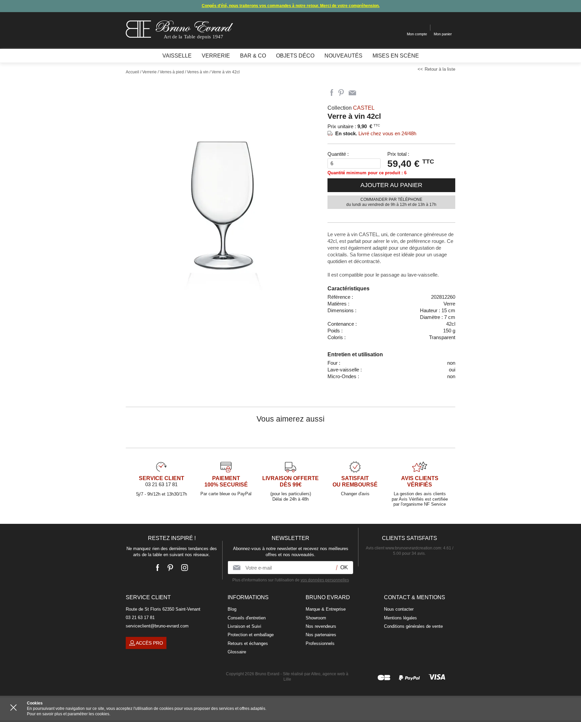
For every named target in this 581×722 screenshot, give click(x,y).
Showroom (316, 617)
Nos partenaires (321, 634)
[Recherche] (396, 28)
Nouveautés (343, 56)
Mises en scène (396, 56)
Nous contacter (399, 609)
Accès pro (149, 643)
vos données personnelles (325, 580)
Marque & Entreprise (326, 609)
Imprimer (364, 93)
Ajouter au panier (391, 185)
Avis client (403, 548)
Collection (351, 108)
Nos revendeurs (321, 626)
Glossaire (237, 651)
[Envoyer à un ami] (352, 93)
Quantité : (338, 154)
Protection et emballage (251, 634)
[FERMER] (13, 707)
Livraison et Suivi (244, 626)
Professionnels (320, 643)
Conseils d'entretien (247, 617)
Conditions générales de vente (413, 626)
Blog (232, 609)
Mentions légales (400, 617)
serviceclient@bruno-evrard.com (157, 625)
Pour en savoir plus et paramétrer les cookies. (68, 714)
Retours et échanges (248, 643)
